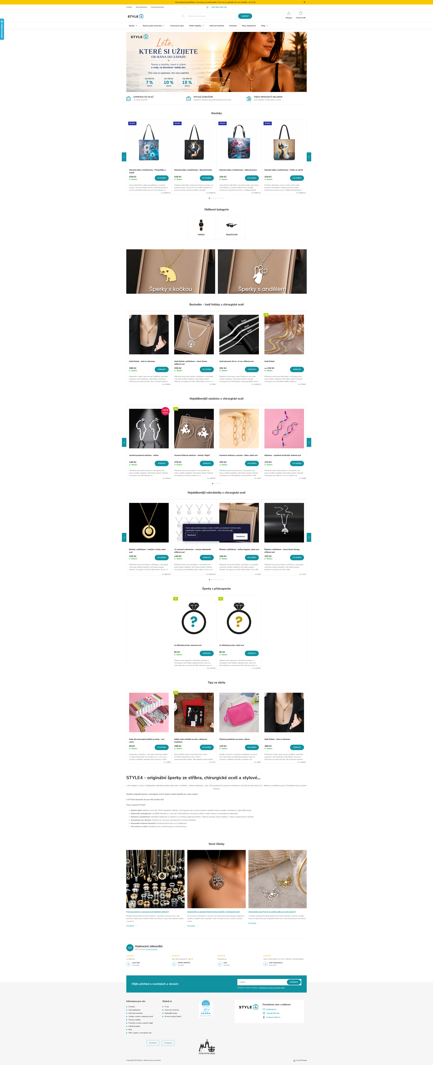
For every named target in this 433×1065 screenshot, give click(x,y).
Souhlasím (240, 536)
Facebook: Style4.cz (273, 1017)
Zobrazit (162, 369)
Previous (124, 156)
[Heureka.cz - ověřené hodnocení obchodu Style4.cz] (205, 1009)
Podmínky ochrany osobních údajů (141, 1023)
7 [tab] (221, 198)
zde (231, 530)
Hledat (245, 16)
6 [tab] (219, 198)
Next (309, 156)
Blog (130, 1029)
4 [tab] (215, 198)
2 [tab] (211, 198)
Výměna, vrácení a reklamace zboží (141, 1016)
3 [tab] (213, 198)
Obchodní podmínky (157, 7)
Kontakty (129, 7)
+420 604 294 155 (272, 1013)
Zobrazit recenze (151, 949)
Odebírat (294, 982)
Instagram (168, 1043)
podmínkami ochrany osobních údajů (272, 988)
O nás (167, 1007)
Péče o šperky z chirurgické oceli (140, 1033)
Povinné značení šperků (173, 1016)
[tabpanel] (149, 157)
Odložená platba (134, 1026)
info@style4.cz (271, 1009)
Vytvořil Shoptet (301, 1060)
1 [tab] (209, 198)
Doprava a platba (134, 1020)
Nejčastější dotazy (171, 1013)
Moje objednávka (141, 7)
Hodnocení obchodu (172, 1010)
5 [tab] (217, 198)
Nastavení (191, 535)
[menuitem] (133, 25)
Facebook (153, 1043)
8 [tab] (223, 198)
